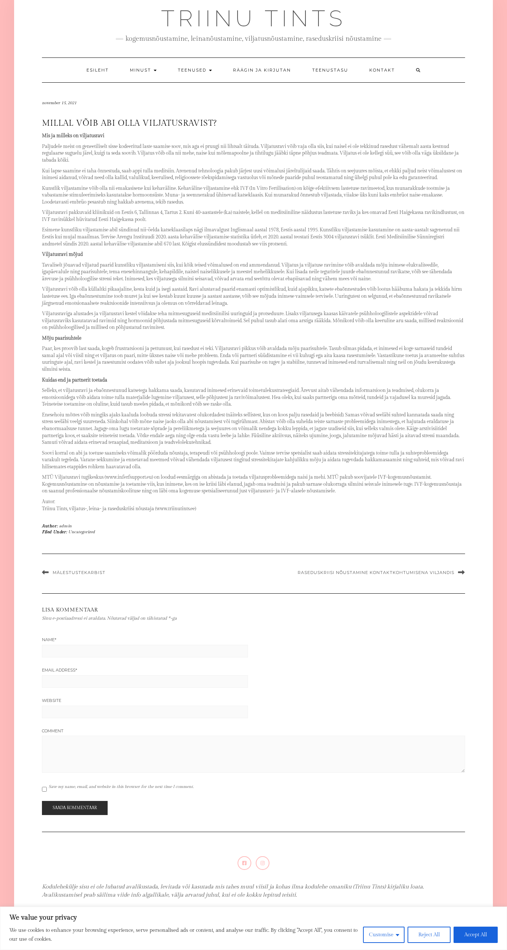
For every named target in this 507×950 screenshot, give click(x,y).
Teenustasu (330, 70)
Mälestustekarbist (79, 572)
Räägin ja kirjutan (262, 70)
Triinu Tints (253, 19)
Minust (141, 70)
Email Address (59, 670)
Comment (52, 730)
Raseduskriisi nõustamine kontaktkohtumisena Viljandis (376, 572)
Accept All (475, 935)
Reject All (429, 935)
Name (49, 639)
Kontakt (382, 70)
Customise (381, 935)
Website (51, 700)
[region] (253, 928)
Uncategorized (81, 532)
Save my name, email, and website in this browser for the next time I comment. (121, 786)
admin (65, 526)
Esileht (97, 70)
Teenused (193, 70)
